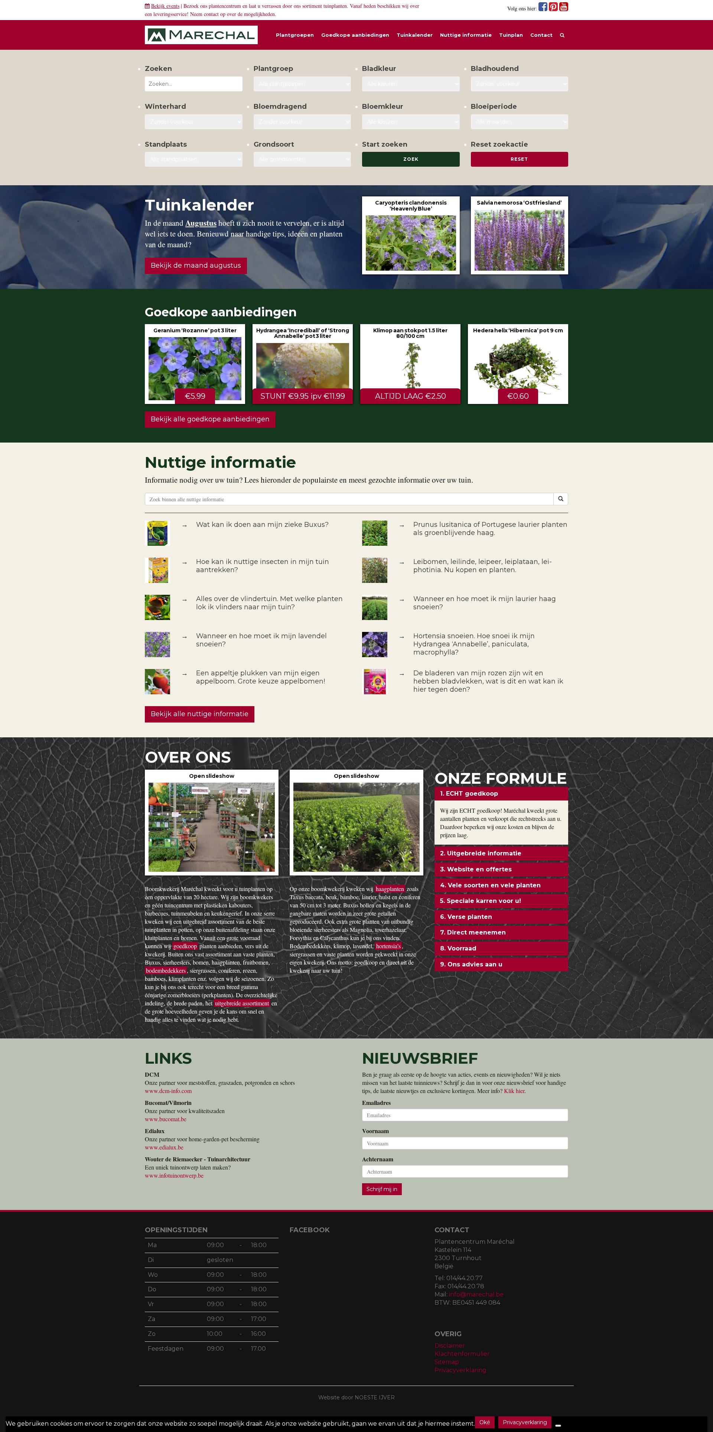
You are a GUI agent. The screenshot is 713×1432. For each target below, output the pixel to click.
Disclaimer (449, 1345)
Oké (484, 1422)
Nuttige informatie (466, 35)
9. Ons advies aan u (471, 964)
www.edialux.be (164, 1147)
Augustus (200, 222)
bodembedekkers (166, 970)
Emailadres (376, 1103)
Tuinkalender (415, 35)
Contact (541, 35)
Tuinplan (511, 35)
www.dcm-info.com (168, 1091)
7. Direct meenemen (473, 932)
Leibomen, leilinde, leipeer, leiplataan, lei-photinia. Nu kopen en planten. (482, 566)
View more (411, 235)
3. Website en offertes (476, 869)
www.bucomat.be (165, 1119)
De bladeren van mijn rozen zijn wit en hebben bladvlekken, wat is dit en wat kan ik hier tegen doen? (488, 681)
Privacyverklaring (460, 1370)
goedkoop (185, 946)
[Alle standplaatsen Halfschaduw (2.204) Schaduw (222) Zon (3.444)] (193, 159)
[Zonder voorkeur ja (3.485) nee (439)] (302, 121)
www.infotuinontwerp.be (174, 1175)
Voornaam (375, 1131)
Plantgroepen (295, 35)
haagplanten (390, 889)
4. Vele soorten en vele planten (490, 885)
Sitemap (446, 1362)
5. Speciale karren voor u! (480, 900)
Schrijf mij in (382, 1189)
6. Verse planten (466, 916)
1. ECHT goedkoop (469, 793)
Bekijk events (165, 5)
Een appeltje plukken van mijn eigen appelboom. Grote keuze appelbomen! (260, 677)
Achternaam (377, 1159)
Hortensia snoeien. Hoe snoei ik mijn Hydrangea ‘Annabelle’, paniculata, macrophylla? (474, 644)
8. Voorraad (458, 948)
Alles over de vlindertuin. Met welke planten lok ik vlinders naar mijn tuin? (269, 603)
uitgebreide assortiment (242, 1003)
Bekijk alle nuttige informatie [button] (199, 714)
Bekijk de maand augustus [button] (196, 265)
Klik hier (514, 1091)
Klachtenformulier (462, 1353)
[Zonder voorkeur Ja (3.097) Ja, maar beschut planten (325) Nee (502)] (193, 121)
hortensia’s (388, 946)
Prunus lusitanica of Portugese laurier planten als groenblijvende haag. (490, 529)
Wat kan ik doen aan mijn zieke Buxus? (262, 525)
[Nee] (558, 1426)
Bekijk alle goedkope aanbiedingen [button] (210, 419)
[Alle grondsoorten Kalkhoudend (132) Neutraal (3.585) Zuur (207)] (302, 159)
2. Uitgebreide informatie (480, 853)
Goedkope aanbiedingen (355, 35)
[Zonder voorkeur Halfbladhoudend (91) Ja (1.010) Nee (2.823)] (520, 83)
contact (211, 13)
